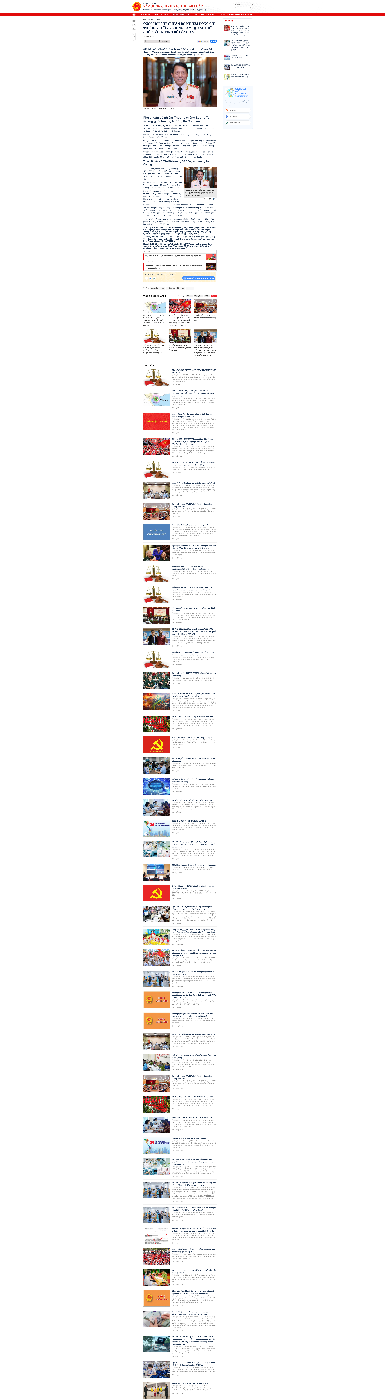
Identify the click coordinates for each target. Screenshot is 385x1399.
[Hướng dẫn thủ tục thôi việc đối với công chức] (156, 532)
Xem (213, 296)
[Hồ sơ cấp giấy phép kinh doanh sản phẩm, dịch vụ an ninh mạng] (156, 765)
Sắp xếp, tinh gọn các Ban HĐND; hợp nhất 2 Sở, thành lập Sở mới (180, 347)
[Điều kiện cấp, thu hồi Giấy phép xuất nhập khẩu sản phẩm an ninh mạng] (156, 786)
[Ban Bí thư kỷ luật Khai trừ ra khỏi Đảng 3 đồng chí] (156, 744)
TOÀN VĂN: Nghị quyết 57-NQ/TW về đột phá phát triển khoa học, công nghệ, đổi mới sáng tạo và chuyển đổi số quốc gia (241, 45)
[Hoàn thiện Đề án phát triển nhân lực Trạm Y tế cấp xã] (156, 490)
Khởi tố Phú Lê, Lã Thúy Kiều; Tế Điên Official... (191, 1383)
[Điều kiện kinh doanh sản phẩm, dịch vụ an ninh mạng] (156, 872)
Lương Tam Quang (157, 288)
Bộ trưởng (180, 288)
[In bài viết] (134, 29)
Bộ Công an (170, 288)
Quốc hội (190, 288)
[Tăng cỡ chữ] (134, 34)
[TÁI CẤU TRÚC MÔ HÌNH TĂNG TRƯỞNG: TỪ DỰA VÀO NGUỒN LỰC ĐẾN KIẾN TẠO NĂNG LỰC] (156, 701)
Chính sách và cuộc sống (181, 15)
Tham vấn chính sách (161, 15)
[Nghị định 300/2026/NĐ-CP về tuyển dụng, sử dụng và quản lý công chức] (156, 1062)
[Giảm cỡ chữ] (134, 40)
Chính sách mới (145, 15)
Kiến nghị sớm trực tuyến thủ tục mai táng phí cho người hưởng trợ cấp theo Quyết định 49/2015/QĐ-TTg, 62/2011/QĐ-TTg (194, 995)
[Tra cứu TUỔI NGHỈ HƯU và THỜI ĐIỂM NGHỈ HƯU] (227, 67)
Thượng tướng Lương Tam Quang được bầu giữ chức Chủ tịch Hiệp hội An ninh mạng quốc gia (173, 266)
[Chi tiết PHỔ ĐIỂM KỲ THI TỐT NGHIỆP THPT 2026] (227, 77)
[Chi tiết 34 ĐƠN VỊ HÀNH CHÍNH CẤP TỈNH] (227, 57)
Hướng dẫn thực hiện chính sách (204, 15)
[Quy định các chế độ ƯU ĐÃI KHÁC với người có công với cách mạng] (156, 680)
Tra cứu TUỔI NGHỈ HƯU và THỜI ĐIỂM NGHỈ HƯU (192, 800)
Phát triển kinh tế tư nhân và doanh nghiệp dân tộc (236, 15)
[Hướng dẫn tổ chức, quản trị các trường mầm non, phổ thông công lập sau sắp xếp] (156, 1256)
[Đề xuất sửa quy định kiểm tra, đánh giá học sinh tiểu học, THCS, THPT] (156, 979)
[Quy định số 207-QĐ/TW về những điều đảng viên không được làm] (205, 306)
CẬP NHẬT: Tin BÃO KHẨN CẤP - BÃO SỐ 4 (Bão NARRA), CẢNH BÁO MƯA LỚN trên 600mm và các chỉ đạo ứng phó (154, 320)
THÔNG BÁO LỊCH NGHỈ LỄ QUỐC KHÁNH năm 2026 (193, 717)
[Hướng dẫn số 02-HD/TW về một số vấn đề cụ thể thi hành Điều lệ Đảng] (156, 893)
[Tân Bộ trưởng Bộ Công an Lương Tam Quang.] (180, 82)
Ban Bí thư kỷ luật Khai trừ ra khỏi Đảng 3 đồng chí (192, 738)
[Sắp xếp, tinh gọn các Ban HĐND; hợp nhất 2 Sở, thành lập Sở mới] (180, 336)
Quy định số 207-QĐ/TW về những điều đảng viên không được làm (205, 317)
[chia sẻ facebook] (134, 20)
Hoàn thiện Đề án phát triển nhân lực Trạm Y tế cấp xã (193, 483)
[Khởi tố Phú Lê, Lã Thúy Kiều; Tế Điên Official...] (156, 1390)
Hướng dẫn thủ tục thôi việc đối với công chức (190, 525)
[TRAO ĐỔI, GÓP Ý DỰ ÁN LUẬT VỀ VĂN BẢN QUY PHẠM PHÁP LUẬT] (156, 377)
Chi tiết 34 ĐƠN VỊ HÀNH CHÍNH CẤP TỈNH (189, 821)
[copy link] (134, 25)
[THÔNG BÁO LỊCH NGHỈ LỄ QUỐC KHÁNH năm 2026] (156, 724)
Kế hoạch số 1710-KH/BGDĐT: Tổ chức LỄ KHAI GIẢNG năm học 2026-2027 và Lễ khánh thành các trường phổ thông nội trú (194, 953)
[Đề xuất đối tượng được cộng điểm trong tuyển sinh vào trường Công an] (156, 1277)
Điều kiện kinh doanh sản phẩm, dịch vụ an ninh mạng (194, 865)
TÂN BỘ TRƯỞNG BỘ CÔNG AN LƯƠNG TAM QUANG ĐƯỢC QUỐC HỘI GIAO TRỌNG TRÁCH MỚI (200, 192)
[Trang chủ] (136, 6)
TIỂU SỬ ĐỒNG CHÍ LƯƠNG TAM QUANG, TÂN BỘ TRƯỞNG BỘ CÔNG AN (173, 256)
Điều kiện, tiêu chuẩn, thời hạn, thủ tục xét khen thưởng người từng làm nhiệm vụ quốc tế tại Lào (153, 349)
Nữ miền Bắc (165, 41)
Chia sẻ (213, 41)
